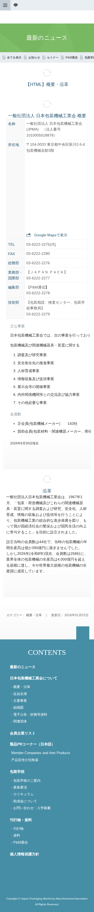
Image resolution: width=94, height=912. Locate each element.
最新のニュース (23, 667)
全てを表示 (14, 57)
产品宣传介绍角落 (24, 760)
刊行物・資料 (21, 820)
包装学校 (17, 771)
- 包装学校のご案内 (25, 780)
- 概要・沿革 (20, 687)
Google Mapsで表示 (50, 235)
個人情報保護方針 (24, 854)
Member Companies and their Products (40, 753)
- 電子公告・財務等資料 (29, 714)
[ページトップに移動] (82, 632)
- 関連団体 (19, 721)
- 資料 (15, 835)
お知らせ (34, 57)
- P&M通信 (19, 842)
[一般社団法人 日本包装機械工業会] (47, 16)
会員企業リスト (23, 733)
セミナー (52, 57)
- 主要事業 (19, 701)
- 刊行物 (17, 829)
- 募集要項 (19, 787)
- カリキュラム (22, 794)
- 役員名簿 (19, 694)
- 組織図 (17, 707)
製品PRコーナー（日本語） (32, 744)
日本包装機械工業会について (33, 678)
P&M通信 (72, 57)
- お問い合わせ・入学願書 (31, 808)
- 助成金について (24, 801)
